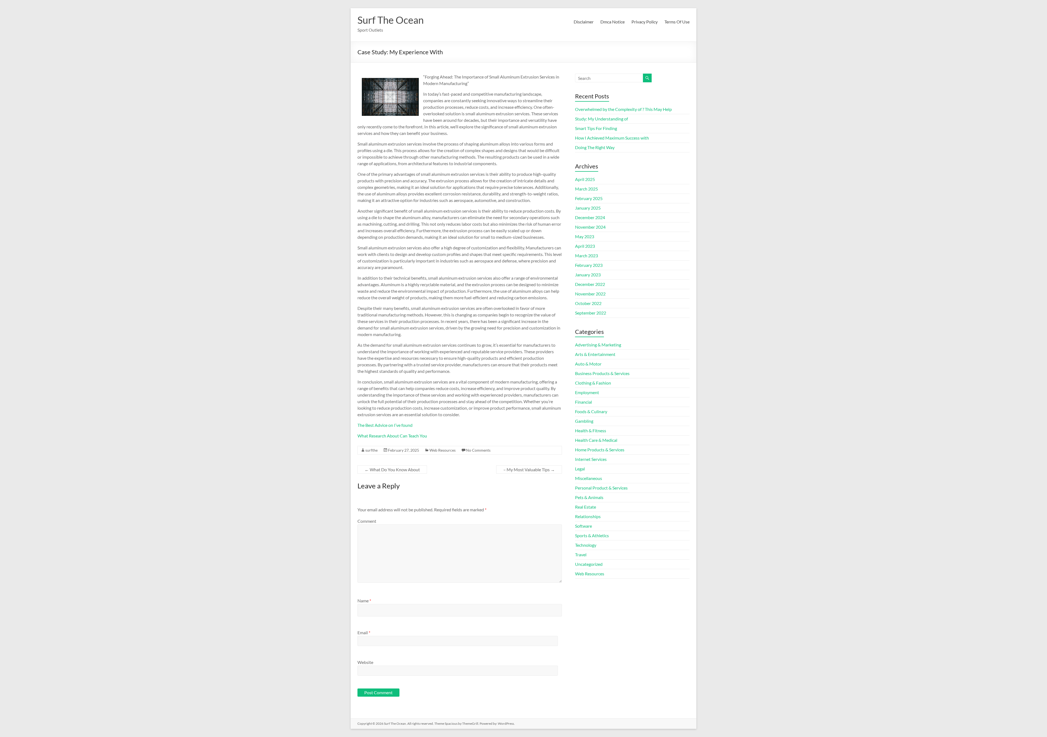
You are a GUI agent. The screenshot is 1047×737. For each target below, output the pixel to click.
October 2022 (588, 303)
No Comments (478, 450)
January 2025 (588, 207)
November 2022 (590, 293)
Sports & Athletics (592, 535)
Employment (587, 392)
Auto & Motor (588, 363)
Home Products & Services (599, 449)
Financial (583, 401)
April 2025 (585, 179)
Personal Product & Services (601, 487)
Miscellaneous (588, 478)
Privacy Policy (644, 21)
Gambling (584, 421)
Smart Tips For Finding (596, 128)
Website (365, 662)
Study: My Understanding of (601, 118)
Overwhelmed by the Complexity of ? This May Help (623, 109)
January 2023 (588, 274)
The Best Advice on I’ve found (385, 425)
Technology (585, 545)
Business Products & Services (602, 373)
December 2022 (590, 284)
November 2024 (590, 226)
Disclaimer (584, 21)
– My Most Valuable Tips (529, 469)
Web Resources (442, 450)
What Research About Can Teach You (392, 435)
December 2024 (590, 217)
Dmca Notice (612, 21)
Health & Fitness (590, 430)
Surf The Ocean (390, 20)
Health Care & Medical (596, 440)
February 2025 (589, 198)
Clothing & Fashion (593, 382)
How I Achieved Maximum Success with (612, 137)
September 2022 (590, 312)
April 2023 (585, 246)
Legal (580, 468)
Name (364, 600)
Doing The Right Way (595, 147)
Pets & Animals (589, 497)
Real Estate (585, 506)
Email (363, 632)
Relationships (588, 516)
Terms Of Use (677, 21)
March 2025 (586, 188)
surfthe (371, 450)
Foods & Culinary (591, 411)
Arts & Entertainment (595, 354)
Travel (580, 554)
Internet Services (591, 459)
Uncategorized (589, 564)
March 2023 (586, 255)
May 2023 (584, 236)
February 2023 (589, 265)
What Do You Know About (392, 469)
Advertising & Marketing (598, 344)
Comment (366, 521)
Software (583, 525)
